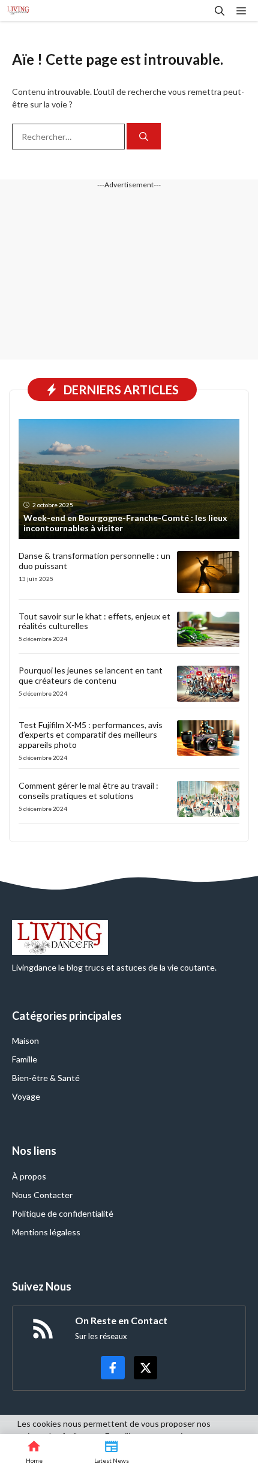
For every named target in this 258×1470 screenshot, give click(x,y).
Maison (25, 1040)
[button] (219, 10)
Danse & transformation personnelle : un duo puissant (94, 560)
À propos (29, 1176)
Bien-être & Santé (46, 1078)
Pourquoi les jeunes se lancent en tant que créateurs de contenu (91, 675)
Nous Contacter (42, 1195)
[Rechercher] (144, 136)
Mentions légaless (46, 1232)
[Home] (34, 1452)
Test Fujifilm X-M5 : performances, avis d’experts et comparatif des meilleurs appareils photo (91, 735)
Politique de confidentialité (62, 1213)
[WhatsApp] (232, 1452)
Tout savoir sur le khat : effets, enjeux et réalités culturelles (94, 621)
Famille (24, 1059)
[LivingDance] (18, 10)
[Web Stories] (180, 1452)
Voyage (26, 1096)
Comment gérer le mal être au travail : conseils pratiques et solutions (88, 790)
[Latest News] (111, 1452)
